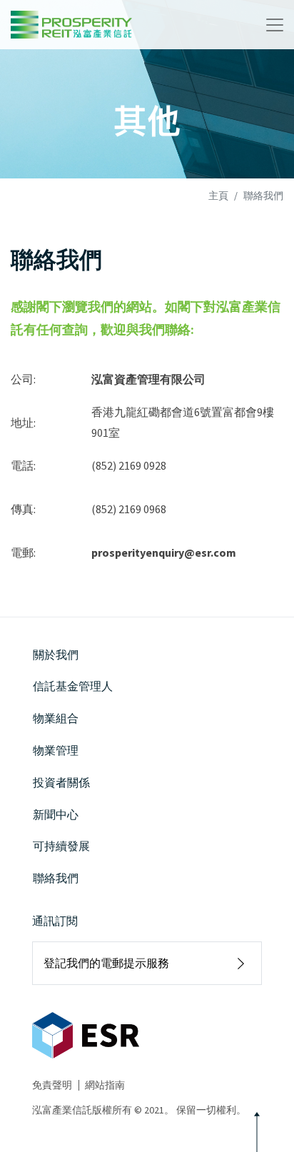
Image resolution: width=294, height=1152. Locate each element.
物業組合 (55, 718)
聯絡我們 (55, 878)
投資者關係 (61, 782)
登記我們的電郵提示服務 (106, 963)
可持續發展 (61, 846)
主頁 (218, 195)
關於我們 (55, 654)
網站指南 (105, 1085)
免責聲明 (52, 1085)
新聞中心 (55, 814)
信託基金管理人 (73, 686)
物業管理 (55, 750)
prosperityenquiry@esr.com (163, 552)
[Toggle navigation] (274, 25)
